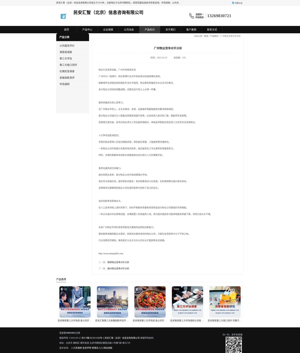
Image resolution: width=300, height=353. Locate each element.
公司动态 (129, 29)
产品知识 (150, 29)
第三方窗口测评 (68, 65)
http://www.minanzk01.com (111, 253)
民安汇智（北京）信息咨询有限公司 (122, 338)
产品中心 (87, 29)
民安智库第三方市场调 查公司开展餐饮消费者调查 (157, 320)
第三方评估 (66, 58)
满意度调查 (66, 52)
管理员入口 (97, 348)
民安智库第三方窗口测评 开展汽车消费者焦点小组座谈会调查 (238, 320)
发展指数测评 (67, 77)
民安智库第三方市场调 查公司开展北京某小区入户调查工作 (86, 320)
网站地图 (107, 348)
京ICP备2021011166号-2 (92, 338)
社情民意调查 (67, 71)
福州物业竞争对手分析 (118, 268)
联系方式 (212, 29)
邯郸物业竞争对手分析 (118, 262)
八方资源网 (76, 348)
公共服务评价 (67, 45)
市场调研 (65, 84)
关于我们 (170, 29)
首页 (66, 29)
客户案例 (191, 29)
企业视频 (108, 29)
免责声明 (86, 348)
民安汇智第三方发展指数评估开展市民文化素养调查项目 (122, 320)
